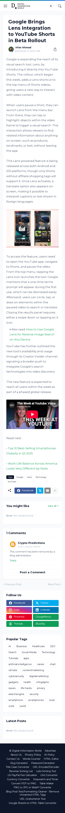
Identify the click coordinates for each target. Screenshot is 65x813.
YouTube (12, 481)
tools (52, 700)
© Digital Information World (25, 750)
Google (19, 477)
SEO (52, 646)
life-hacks (26, 688)
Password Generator (43, 763)
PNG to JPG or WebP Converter (32, 787)
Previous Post (13, 584)
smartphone (15, 700)
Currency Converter (18, 779)
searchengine (16, 694)
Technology (41, 477)
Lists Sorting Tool (46, 771)
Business (21, 646)
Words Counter (31, 758)
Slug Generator (19, 763)
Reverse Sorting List (21, 771)
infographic (42, 682)
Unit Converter (49, 775)
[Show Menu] (5, 6)
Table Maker (47, 783)
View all (52, 506)
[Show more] (55, 491)
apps (26, 658)
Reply (13, 560)
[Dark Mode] (52, 6)
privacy (41, 688)
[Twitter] (40, 491)
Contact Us (13, 758)
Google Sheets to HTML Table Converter (32, 803)
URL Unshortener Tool (33, 798)
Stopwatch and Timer (45, 779)
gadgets (13, 682)
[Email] (47, 491)
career (40, 664)
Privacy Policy (33, 754)
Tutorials (13, 658)
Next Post (54, 584)
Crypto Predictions (31, 543)
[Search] (60, 6)
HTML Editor (51, 758)
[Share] (54, 49)
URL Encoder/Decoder (46, 767)
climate (12, 670)
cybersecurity (16, 676)
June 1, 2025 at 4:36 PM (29, 546)
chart (53, 664)
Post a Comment (32, 572)
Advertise (50, 750)
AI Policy (49, 754)
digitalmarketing (38, 676)
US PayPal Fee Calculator (22, 775)
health (27, 682)
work (11, 706)
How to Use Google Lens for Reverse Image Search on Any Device (32, 334)
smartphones (36, 700)
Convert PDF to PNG (23, 783)
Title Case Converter (17, 767)
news (29, 477)
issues (12, 688)
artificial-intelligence (20, 664)
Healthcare (38, 646)
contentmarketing (33, 670)
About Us (16, 754)
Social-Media (29, 652)
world (23, 706)
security (34, 694)
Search (12, 652)
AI (9, 646)
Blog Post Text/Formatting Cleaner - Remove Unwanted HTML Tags (32, 793)
